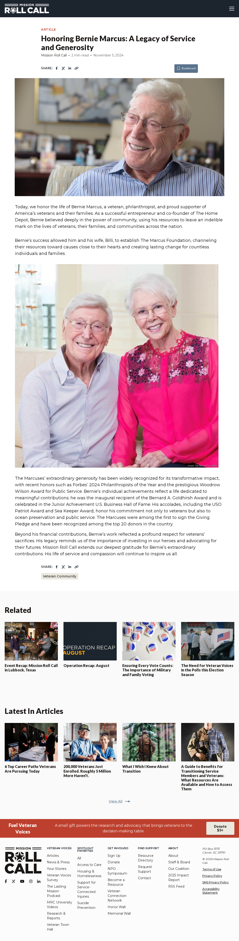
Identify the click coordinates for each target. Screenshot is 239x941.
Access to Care (89, 865)
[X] (13, 881)
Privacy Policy (212, 876)
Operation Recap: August (86, 665)
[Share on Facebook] (56, 68)
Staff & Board (179, 862)
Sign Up (114, 856)
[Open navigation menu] (231, 8)
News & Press (58, 862)
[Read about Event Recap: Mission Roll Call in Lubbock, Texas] (31, 641)
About (173, 856)
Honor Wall (117, 907)
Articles (53, 856)
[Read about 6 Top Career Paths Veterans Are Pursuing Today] (31, 742)
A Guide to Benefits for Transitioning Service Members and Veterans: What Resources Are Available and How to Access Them (206, 777)
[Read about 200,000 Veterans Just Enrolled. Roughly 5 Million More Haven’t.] (90, 742)
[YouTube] (22, 881)
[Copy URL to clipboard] (76, 68)
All (79, 858)
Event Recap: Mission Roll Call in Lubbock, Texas (31, 667)
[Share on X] (63, 68)
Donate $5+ (220, 828)
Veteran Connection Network (117, 896)
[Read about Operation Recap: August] (90, 641)
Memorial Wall (119, 913)
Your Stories (56, 869)
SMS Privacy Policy (215, 882)
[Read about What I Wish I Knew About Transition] (149, 742)
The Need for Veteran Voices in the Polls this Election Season (207, 670)
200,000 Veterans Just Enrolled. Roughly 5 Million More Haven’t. (87, 771)
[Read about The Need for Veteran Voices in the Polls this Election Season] (207, 641)
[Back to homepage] (27, 9)
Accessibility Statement (211, 890)
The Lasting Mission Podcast (56, 891)
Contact (144, 878)
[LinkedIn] (38, 881)
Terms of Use (211, 869)
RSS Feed (176, 886)
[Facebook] (6, 881)
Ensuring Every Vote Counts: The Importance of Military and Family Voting (147, 670)
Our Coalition (178, 869)
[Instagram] (30, 881)
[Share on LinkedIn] (69, 68)
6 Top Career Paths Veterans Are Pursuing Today (30, 768)
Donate (114, 862)
